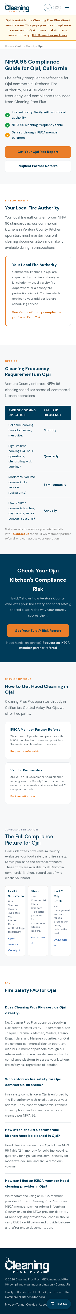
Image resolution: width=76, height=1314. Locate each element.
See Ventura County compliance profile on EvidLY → (36, 314)
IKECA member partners (49, 35)
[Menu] (67, 7)
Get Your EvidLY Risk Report (38, 630)
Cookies (31, 1304)
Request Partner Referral (38, 166)
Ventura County (25, 46)
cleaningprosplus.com (39, 1284)
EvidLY (32, 1292)
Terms (20, 1304)
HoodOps (44, 1292)
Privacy (10, 1304)
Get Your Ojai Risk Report (38, 152)
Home (9, 46)
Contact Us (63, 1284)
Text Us (61, 1304)
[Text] (57, 7)
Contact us (21, 534)
